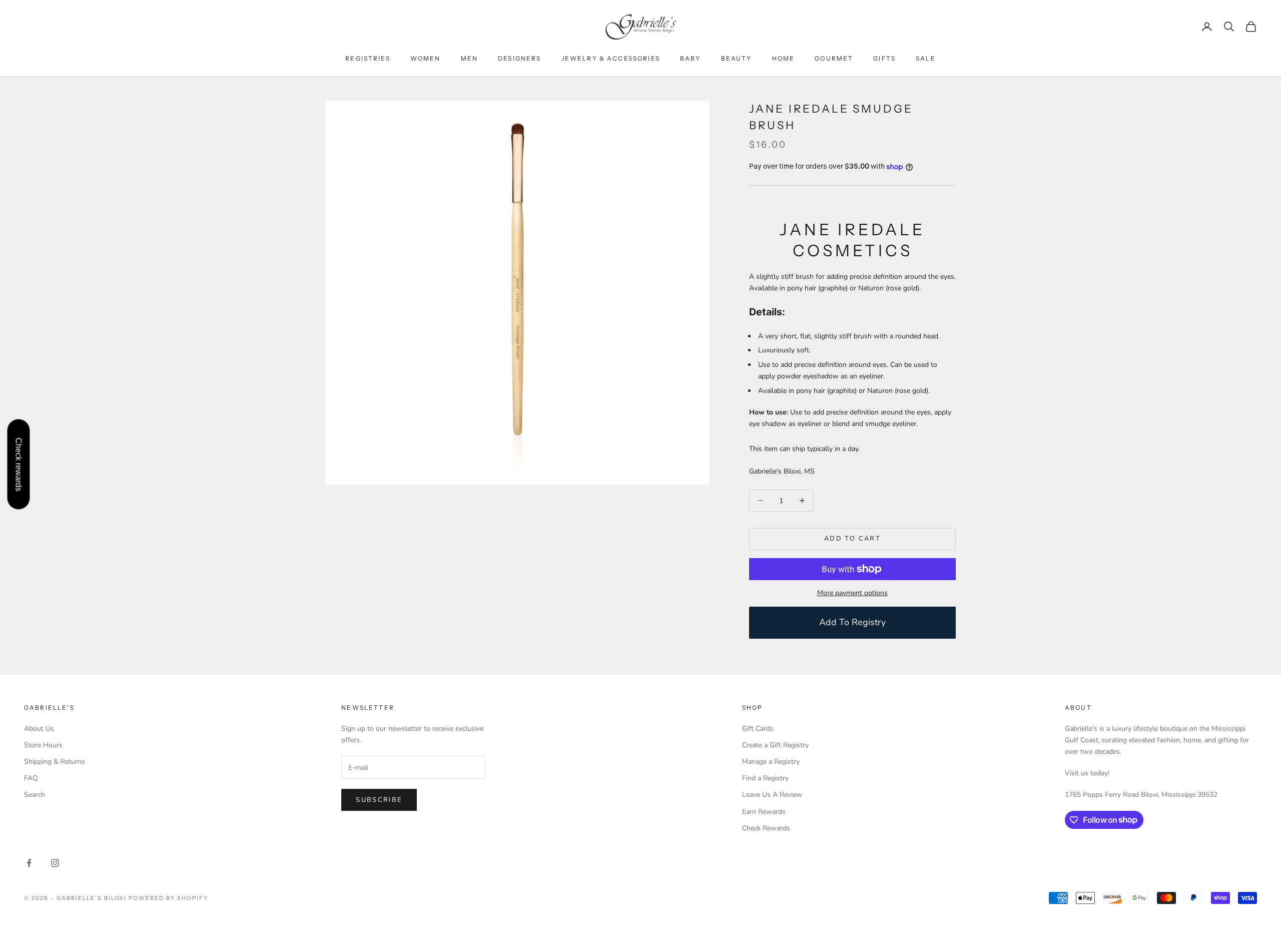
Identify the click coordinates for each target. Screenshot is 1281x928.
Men (469, 58)
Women (425, 58)
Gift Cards (758, 728)
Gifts (884, 58)
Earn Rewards (764, 811)
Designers (519, 58)
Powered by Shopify (168, 897)
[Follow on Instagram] (55, 863)
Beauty (736, 58)
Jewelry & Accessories (610, 58)
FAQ (31, 778)
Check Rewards (766, 828)
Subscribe (379, 799)
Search (34, 794)
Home (783, 58)
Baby (690, 58)
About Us (39, 728)
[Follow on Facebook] (29, 863)
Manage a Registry (771, 761)
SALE (926, 58)
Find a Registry (765, 778)
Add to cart (852, 538)
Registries (367, 58)
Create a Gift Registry (775, 745)
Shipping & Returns (54, 761)
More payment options (852, 593)
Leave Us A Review (772, 794)
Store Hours (43, 745)
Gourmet (834, 58)
